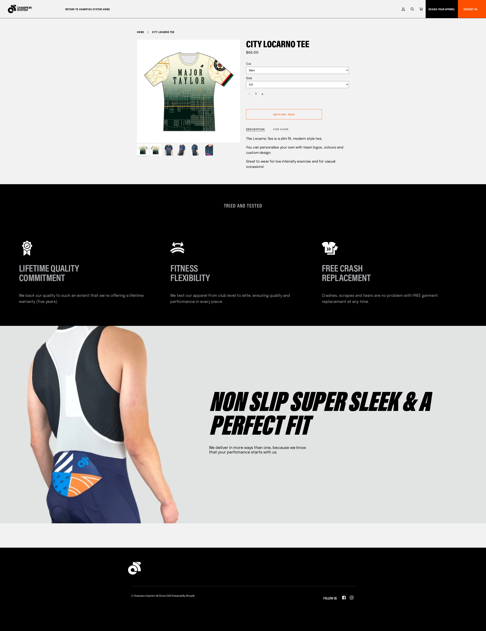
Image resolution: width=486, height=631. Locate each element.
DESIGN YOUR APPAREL (441, 9)
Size (249, 78)
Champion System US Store (150, 596)
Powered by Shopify (183, 596)
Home (140, 32)
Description (255, 129)
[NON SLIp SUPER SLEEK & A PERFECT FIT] (243, 424)
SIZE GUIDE (281, 129)
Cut (248, 63)
